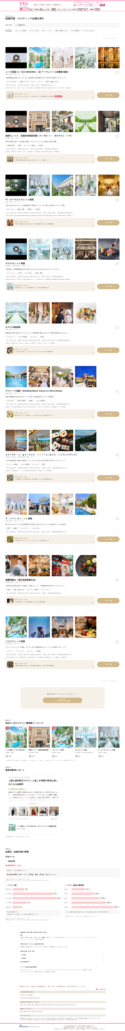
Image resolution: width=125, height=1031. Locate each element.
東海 (49, 1004)
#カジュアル (10, 209)
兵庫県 (35, 937)
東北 (25, 1004)
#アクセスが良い (12, 81)
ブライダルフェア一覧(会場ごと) (41, 946)
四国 (68, 1004)
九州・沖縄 (72, 1004)
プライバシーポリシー (80, 1027)
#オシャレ (36, 464)
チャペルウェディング (50, 969)
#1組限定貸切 (11, 145)
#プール (40, 81)
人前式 (90, 969)
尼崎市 (62, 937)
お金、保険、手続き (69, 1019)
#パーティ (10, 651)
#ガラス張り (28, 273)
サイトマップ (94, 1027)
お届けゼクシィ (30, 1018)
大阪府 (30, 937)
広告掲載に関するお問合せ (69, 1027)
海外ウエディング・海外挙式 (57, 1018)
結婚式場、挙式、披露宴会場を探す (38, 986)
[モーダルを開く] (16, 57)
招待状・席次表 (50, 1019)
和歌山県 (41, 939)
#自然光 (40, 145)
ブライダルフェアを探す (62, 700)
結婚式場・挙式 (23, 1018)
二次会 (76, 1018)
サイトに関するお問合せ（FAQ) (70, 1025)
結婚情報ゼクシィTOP (24, 986)
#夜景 (43, 464)
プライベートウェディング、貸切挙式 (78, 969)
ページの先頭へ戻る (101, 989)
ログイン (38, 4)
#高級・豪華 (20, 209)
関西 (49, 986)
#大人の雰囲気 (22, 337)
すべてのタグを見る (88, 30)
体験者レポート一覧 (55, 946)
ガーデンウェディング (62, 969)
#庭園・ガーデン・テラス (27, 81)
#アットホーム (11, 273)
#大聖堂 (37, 209)
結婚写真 (30, 1019)
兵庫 (53, 986)
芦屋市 (47, 937)
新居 (76, 1019)
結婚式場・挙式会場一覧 (26, 946)
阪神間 (35, 997)
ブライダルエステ (23, 1019)
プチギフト (43, 1019)
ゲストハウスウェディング (26, 971)
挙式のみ (41, 971)
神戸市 (39, 937)
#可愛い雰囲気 (21, 400)
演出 (55, 1019)
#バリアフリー (11, 337)
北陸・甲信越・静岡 (43, 1004)
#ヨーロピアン (25, 528)
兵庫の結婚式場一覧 (61, 986)
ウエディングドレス (92, 1018)
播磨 (38, 997)
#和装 (8, 589)
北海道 (21, 1004)
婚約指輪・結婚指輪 (83, 1018)
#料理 (19, 145)
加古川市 (57, 937)
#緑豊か (29, 209)
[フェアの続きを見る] (93, 97)
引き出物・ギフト (36, 1019)
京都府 (26, 937)
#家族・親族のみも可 (52, 81)
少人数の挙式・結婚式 (49, 971)
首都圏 (36, 1004)
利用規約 (88, 1027)
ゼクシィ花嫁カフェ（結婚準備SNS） (51, 4)
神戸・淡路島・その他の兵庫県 (26, 997)
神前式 (36, 971)
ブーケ (99, 1018)
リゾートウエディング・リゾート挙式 (42, 1018)
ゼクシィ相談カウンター (69, 1018)
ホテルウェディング (25, 969)
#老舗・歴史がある (18, 589)
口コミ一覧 (64, 946)
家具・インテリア (60, 1019)
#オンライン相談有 (30, 145)
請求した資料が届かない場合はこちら (86, 1025)
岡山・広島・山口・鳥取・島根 (60, 1004)
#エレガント (33, 337)
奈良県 (36, 939)
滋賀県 (22, 937)
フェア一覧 (108, 95)
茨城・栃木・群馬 (30, 1004)
